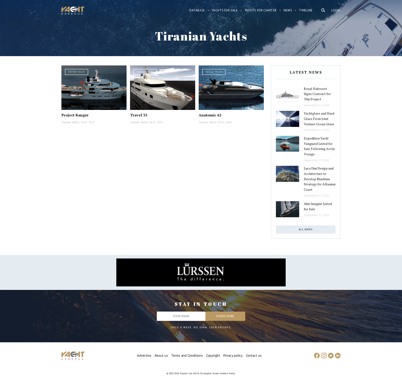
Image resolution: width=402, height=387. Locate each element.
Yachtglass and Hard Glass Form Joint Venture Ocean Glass (319, 118)
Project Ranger (75, 115)
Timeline (306, 10)
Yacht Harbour (73, 11)
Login (335, 10)
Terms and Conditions (187, 355)
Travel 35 (138, 115)
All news (306, 229)
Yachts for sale (225, 10)
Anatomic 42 (210, 115)
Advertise (144, 355)
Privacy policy (233, 355)
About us (161, 355)
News (288, 10)
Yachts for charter (261, 10)
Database (197, 10)
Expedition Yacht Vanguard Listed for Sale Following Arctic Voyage (319, 146)
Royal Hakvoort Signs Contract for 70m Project (317, 93)
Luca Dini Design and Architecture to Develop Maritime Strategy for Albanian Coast (319, 179)
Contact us (254, 355)
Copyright (213, 355)
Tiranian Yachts (70, 122)
